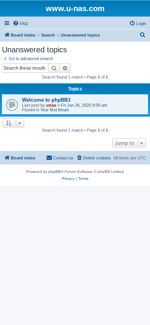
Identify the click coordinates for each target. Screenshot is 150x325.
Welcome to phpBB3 (46, 100)
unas (51, 105)
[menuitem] (20, 23)
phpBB (54, 171)
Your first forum (54, 109)
